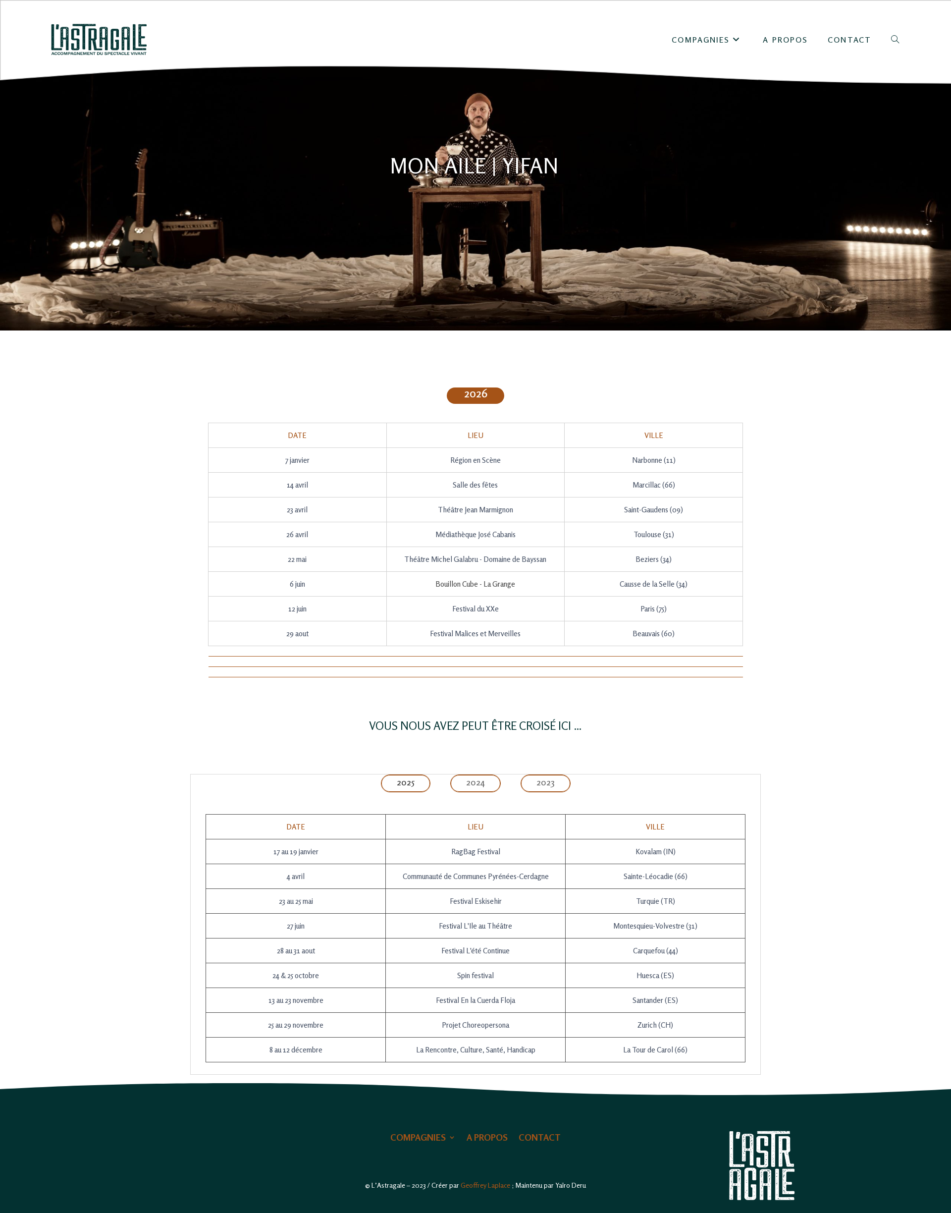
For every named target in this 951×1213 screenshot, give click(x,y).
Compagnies (418, 1138)
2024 (475, 781)
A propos (487, 1138)
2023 (545, 781)
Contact (540, 1138)
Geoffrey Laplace (485, 1185)
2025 (406, 781)
